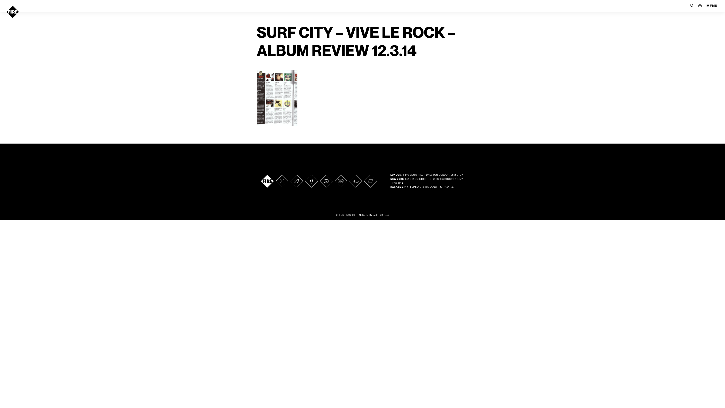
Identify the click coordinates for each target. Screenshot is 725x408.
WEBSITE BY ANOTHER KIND (374, 214)
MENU (711, 6)
